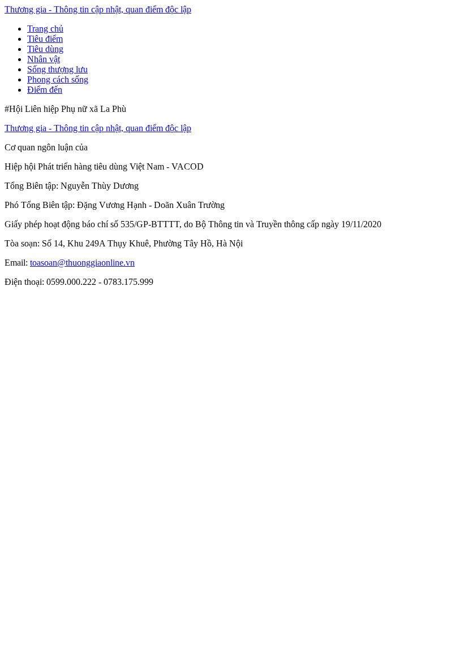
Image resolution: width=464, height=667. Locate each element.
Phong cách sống (57, 79)
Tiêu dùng (45, 49)
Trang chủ (45, 28)
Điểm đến (44, 89)
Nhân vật (43, 59)
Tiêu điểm (45, 39)
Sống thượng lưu (57, 69)
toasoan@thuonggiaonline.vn (82, 262)
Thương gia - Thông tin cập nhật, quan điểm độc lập (98, 9)
